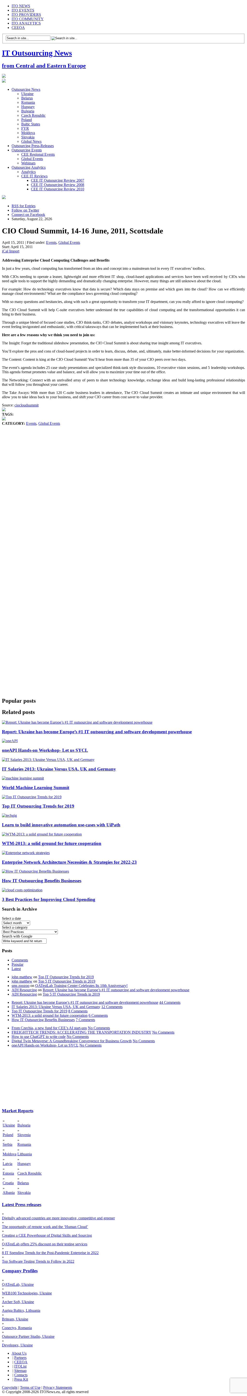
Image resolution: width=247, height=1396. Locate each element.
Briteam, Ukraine (15, 1319)
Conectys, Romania (17, 1328)
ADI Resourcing (24, 990)
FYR (25, 128)
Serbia (7, 1144)
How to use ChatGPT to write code (39, 1037)
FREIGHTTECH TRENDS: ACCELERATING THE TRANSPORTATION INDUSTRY (81, 1032)
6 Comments (98, 1015)
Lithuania (24, 1154)
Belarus (27, 98)
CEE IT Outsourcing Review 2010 (57, 189)
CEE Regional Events (38, 154)
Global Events (32, 159)
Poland (26, 120)
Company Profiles (20, 1270)
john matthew (22, 977)
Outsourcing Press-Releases (33, 146)
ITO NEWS (21, 6)
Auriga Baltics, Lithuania (21, 1310)
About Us (19, 1353)
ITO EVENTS (23, 10)
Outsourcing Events (27, 150)
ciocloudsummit (26, 405)
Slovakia (27, 137)
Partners (20, 1358)
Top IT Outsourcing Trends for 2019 (38, 806)
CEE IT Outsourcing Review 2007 (57, 180)
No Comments (99, 1028)
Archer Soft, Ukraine (18, 1302)
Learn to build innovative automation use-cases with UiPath (61, 824)
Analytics (28, 172)
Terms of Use (30, 1387)
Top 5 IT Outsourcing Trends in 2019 (66, 981)
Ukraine (27, 94)
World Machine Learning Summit (35, 787)
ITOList (20, 1366)
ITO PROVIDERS (26, 15)
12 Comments (112, 1007)
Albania (9, 1192)
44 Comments (169, 1002)
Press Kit (21, 1379)
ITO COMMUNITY (28, 19)
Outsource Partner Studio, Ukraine (28, 1336)
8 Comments (78, 1011)
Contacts (20, 1375)
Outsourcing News (26, 89)
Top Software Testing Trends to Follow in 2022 (38, 1261)
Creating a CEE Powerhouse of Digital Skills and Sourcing (47, 1235)
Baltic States (30, 124)
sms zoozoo (20, 986)
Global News (31, 141)
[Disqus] (123, 499)
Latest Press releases (21, 1204)
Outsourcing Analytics (29, 167)
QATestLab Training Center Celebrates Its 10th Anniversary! (81, 986)
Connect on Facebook (28, 214)
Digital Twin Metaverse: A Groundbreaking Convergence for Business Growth (72, 1041)
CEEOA (18, 28)
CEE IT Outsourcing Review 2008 (57, 185)
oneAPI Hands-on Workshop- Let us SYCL (45, 750)
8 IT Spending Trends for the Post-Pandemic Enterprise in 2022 (50, 1253)
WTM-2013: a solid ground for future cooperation (51, 843)
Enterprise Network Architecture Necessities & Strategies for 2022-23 (69, 862)
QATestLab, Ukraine (18, 1284)
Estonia (8, 1173)
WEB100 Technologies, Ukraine (27, 1293)
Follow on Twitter (25, 210)
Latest (16, 969)
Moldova (28, 133)
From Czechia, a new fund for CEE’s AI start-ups (49, 1028)
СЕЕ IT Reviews (34, 176)
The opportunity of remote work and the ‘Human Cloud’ (45, 1227)
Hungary (28, 107)
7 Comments (85, 1020)
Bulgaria (27, 111)
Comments (20, 960)
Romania (28, 102)
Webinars (28, 163)
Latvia (7, 1164)
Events (51, 242)
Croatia (8, 1183)
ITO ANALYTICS (26, 23)
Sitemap (20, 1371)
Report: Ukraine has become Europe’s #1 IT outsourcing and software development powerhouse (97, 731)
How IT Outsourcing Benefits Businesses (41, 880)
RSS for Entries (23, 206)
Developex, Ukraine (17, 1345)
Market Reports (17, 1110)
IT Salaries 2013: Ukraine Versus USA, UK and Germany (59, 769)
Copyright (9, 1387)
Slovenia (24, 1135)
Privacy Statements (57, 1387)
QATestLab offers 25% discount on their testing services (44, 1244)
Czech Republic (33, 115)
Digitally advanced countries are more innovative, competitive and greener (58, 1218)
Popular (17, 964)
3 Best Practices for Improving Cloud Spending (48, 899)
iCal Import (10, 251)
